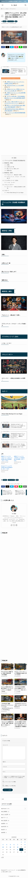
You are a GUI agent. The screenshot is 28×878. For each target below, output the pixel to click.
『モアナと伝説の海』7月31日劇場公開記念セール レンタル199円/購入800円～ (15, 98)
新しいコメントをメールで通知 (9, 781)
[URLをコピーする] (25, 47)
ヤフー (5, 817)
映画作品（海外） (9, 172)
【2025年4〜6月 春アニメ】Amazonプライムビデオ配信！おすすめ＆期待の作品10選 (17, 426)
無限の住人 (9, 170)
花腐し (8, 164)
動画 (16, 21)
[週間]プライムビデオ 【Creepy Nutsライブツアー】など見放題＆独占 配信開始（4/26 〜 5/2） (18, 445)
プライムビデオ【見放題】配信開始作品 (14, 160)
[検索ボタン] (25, 5)
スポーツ (6, 190)
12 (10, 847)
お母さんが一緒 (10, 166)
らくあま (14, 5)
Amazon (4, 21)
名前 (4, 761)
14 (17, 847)
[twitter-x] (14, 525)
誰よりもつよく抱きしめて (13, 168)
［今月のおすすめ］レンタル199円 (15, 85)
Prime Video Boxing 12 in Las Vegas (15, 192)
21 (17, 849)
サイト (4, 771)
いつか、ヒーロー (11, 182)
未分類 (5, 826)
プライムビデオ (10, 21)
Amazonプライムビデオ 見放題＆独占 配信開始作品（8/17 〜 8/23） (6, 467)
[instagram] (16, 525)
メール (5, 766)
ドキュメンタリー (9, 184)
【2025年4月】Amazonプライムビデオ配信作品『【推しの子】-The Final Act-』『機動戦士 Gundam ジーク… (17, 435)
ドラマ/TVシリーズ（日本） (11, 180)
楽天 (5, 829)
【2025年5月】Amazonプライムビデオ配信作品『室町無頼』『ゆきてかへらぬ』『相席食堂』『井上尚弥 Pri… (17, 71)
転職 (5, 832)
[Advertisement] (14, 136)
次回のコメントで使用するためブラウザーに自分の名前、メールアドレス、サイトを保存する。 (14, 777)
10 (3, 847)
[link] (11, 525)
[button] (3, 47)
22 (21, 849)
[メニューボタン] (2, 5)
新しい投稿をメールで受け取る (9, 785)
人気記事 (6, 820)
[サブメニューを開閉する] (25, 809)
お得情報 (6, 811)
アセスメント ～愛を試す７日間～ (14, 174)
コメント (5, 745)
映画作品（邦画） (9, 163)
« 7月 (2, 857)
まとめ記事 (6, 814)
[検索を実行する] (25, 799)
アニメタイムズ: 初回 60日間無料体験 (15, 112)
